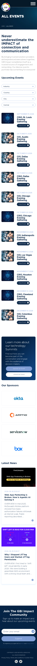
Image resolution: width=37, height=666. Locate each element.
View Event (22, 125)
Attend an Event (19, 374)
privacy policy (30, 643)
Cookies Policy (29, 657)
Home (3, 26)
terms (22, 643)
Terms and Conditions (17, 657)
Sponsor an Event (19, 368)
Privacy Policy (5, 657)
